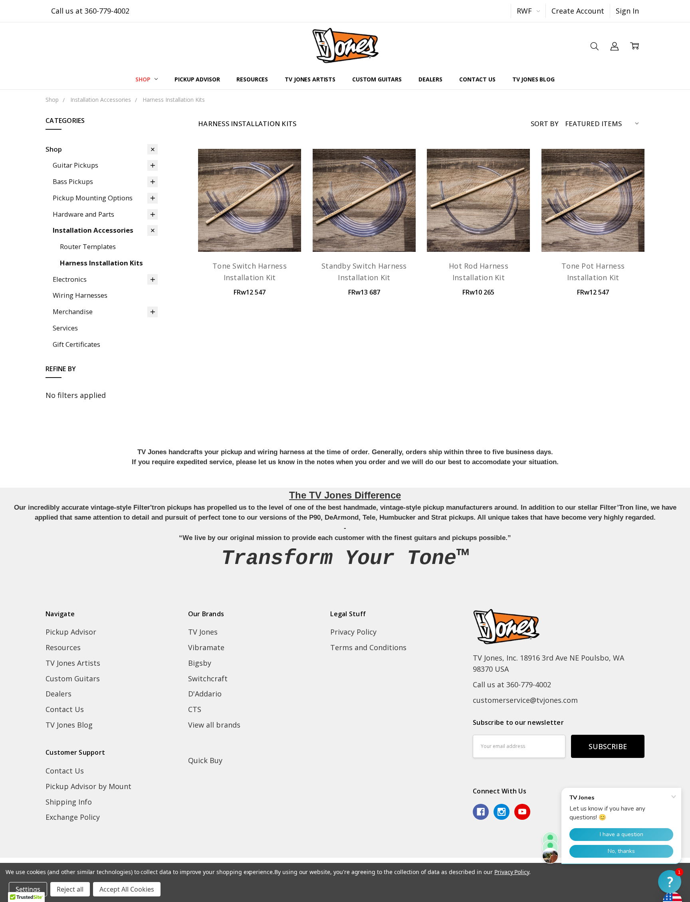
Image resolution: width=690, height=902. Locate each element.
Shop (143, 79)
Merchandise (73, 311)
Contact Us (477, 79)
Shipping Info (69, 802)
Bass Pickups (73, 181)
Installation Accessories (93, 230)
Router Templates (88, 246)
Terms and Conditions (368, 647)
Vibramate (206, 647)
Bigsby (199, 663)
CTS (194, 709)
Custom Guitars (377, 79)
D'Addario (205, 693)
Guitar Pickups (75, 165)
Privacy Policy (353, 632)
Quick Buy (205, 760)
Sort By (545, 123)
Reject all (70, 889)
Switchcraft (208, 678)
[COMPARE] (283, 180)
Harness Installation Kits (101, 262)
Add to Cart (250, 230)
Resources (252, 79)
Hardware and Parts (83, 214)
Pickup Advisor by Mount (88, 786)
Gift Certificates (76, 344)
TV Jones (203, 632)
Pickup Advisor (197, 79)
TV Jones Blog (533, 79)
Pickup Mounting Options (93, 197)
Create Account (577, 11)
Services (65, 327)
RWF (525, 11)
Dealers (430, 79)
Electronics (70, 279)
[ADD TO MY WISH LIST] (283, 194)
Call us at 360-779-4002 (90, 11)
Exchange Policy (73, 817)
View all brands (214, 725)
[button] (669, 881)
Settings (28, 889)
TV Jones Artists (310, 79)
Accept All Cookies (126, 889)
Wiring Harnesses (80, 295)
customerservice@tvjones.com (525, 700)
